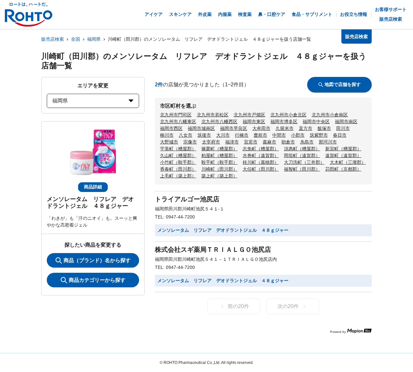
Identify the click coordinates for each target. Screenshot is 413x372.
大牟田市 (261, 128)
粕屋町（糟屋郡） (219, 155)
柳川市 (167, 135)
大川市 (223, 135)
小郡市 (298, 135)
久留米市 (285, 128)
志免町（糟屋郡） (261, 148)
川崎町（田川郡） (219, 169)
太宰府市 (211, 141)
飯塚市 (324, 128)
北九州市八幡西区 (219, 121)
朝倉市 (288, 141)
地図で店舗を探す (343, 84)
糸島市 (307, 141)
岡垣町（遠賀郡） (302, 155)
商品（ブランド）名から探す (97, 260)
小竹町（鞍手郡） (178, 162)
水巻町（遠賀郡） (261, 155)
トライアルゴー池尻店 (187, 199)
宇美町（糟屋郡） (178, 148)
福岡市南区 (346, 121)
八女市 (185, 135)
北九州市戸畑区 (249, 114)
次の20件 (288, 306)
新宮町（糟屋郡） (343, 148)
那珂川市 (328, 141)
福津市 (232, 141)
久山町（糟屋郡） (178, 155)
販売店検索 (52, 39)
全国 (75, 39)
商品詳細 (93, 186)
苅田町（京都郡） (343, 169)
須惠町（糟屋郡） (302, 148)
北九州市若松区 (212, 114)
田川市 (343, 128)
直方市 (305, 128)
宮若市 (250, 141)
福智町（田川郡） (302, 169)
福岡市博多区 (283, 121)
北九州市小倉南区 (330, 114)
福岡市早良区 (233, 128)
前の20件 (238, 306)
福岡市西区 (171, 128)
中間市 (279, 135)
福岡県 (94, 39)
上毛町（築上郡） (178, 175)
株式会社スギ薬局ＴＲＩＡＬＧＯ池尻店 (213, 249)
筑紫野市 (319, 135)
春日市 (340, 135)
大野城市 (169, 141)
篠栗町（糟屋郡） (219, 148)
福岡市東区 (254, 121)
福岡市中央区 (316, 121)
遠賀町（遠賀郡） (343, 155)
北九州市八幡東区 (178, 121)
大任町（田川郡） (261, 169)
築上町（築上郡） (219, 175)
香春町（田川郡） (178, 169)
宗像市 (190, 141)
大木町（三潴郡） (348, 162)
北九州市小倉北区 (288, 114)
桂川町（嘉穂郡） (261, 162)
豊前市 (260, 135)
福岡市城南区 (201, 128)
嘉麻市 (269, 141)
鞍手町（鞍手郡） (219, 162)
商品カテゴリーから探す (97, 280)
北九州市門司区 (176, 114)
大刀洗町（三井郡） (304, 162)
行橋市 (241, 135)
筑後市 (204, 135)
